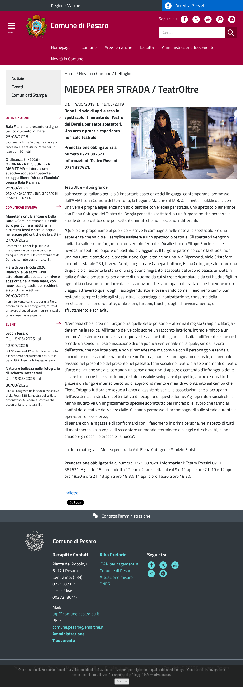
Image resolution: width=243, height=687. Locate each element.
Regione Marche (65, 5)
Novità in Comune (67, 59)
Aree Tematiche (118, 47)
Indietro (72, 493)
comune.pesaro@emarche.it (77, 627)
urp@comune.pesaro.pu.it (75, 614)
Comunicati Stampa (29, 95)
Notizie (17, 78)
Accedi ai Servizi (189, 5)
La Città (147, 47)
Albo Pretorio (113, 554)
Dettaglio (123, 73)
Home (70, 73)
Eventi (17, 87)
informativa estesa (157, 675)
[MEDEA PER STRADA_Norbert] (184, 143)
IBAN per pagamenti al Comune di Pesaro (119, 567)
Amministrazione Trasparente (188, 47)
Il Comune (88, 47)
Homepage (60, 47)
